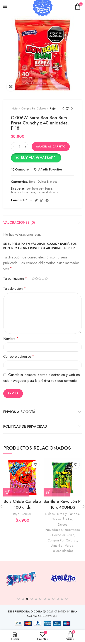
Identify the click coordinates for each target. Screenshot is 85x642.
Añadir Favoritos (50, 169)
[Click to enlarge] (11, 87)
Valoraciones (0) (19, 222)
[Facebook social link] (31, 200)
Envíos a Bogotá (19, 411)
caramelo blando (48, 192)
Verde (69, 545)
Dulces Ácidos (62, 519)
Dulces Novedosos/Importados (63, 527)
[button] (36, 158)
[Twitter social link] (36, 200)
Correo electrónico (18, 356)
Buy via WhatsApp (38, 157)
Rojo (53, 108)
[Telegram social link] (47, 200)
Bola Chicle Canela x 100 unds (22, 504)
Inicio (14, 108)
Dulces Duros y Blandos (62, 513)
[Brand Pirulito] (63, 578)
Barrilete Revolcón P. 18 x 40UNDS (63, 504)
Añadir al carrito (50, 146)
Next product (72, 108)
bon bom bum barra (39, 188)
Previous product (63, 108)
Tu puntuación (15, 278)
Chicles (27, 513)
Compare (22, 169)
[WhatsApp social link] (41, 200)
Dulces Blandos (47, 182)
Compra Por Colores (33, 108)
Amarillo (57, 545)
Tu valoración (14, 288)
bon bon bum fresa (23, 192)
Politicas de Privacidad (25, 426)
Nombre (11, 338)
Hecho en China (63, 535)
